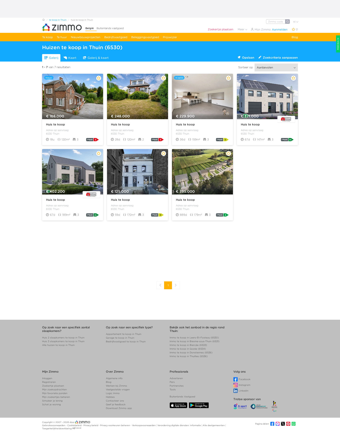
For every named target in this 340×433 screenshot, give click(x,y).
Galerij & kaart (98, 58)
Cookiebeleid (74, 425)
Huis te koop (55, 124)
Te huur (62, 37)
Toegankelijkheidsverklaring (57, 428)
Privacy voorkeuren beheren (115, 425)
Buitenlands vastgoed (110, 28)
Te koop (47, 37)
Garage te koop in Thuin (120, 337)
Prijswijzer (170, 37)
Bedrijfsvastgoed (115, 37)
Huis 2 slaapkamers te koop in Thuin (63, 337)
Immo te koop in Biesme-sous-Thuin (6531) (194, 341)
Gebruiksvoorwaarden (54, 425)
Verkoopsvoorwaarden (144, 425)
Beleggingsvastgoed (145, 37)
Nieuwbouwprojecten (85, 37)
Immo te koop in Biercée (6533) (188, 345)
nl (294, 21)
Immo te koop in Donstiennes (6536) (191, 352)
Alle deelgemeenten (214, 425)
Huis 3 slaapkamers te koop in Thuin (63, 341)
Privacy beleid (91, 425)
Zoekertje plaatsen (220, 29)
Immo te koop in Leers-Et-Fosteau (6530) (194, 337)
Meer (241, 29)
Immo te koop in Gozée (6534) (188, 348)
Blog (295, 37)
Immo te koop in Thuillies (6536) (189, 356)
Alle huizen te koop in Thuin (58, 345)
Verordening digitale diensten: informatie (179, 425)
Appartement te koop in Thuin (123, 334)
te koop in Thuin (58, 19)
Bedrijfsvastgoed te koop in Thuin (126, 341)
